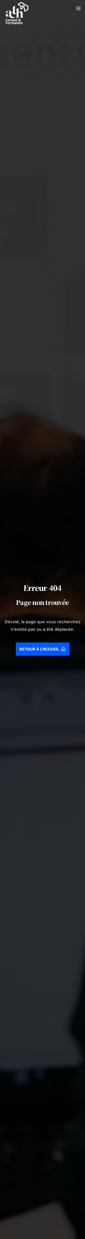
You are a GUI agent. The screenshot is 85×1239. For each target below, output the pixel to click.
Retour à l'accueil (39, 649)
